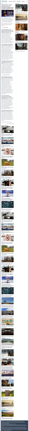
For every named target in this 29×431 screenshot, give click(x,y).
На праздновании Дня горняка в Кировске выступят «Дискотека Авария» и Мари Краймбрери (7, 347)
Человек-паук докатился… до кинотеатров (7, 357)
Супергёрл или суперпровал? (19, 41)
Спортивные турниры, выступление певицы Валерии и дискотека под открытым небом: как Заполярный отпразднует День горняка (7, 306)
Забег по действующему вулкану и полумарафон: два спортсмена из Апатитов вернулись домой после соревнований (7, 199)
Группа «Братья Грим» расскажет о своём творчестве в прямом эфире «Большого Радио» (7, 135)
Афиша (23, 1)
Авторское (19, 1)
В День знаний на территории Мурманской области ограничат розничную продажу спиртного (7, 157)
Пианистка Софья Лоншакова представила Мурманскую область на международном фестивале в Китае (7, 188)
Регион (14, 1)
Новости (10, 1)
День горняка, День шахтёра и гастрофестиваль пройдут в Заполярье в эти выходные (7, 146)
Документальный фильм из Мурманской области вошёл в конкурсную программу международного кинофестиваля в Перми (7, 367)
